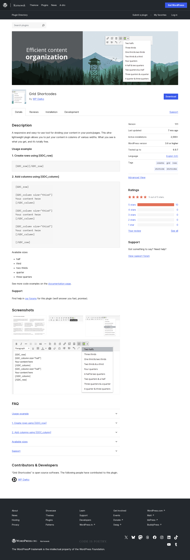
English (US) (172, 156)
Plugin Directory (20, 15)
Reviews (34, 111)
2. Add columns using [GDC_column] (31, 432)
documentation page (59, 283)
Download (171, 96)
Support (174, 111)
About (15, 510)
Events (116, 515)
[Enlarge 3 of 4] (115, 319)
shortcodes (172, 169)
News (14, 515)
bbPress (152, 520)
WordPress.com (156, 510)
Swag (117, 524)
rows (174, 163)
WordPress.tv (87, 524)
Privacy (15, 524)
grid (168, 163)
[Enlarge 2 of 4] (79, 319)
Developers (85, 520)
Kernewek (44, 541)
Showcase (51, 510)
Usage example (20, 413)
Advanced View (136, 177)
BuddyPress (154, 524)
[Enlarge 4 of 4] (115, 343)
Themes (50, 515)
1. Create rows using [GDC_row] (29, 423)
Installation (51, 111)
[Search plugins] (43, 25)
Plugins (49, 520)
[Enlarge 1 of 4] (42, 319)
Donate (118, 520)
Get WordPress (176, 5)
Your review (134, 230)
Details (18, 111)
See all (174, 230)
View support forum (139, 255)
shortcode (159, 169)
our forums (31, 298)
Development (71, 111)
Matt (150, 515)
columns (160, 163)
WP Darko (38, 98)
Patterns (50, 524)
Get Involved (119, 510)
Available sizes (20, 441)
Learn (82, 510)
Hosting (15, 520)
